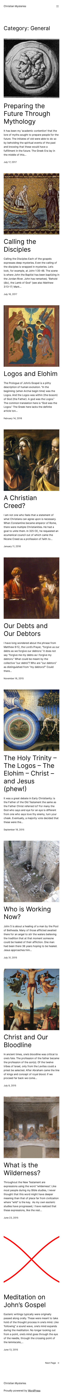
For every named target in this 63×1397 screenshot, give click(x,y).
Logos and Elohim (31, 373)
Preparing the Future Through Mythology (27, 113)
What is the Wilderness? (22, 1169)
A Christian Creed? (20, 501)
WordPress (34, 1390)
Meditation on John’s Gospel (25, 1301)
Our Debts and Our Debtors (26, 629)
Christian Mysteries (15, 6)
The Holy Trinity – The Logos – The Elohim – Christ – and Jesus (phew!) (30, 773)
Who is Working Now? (27, 913)
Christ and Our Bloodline (26, 1041)
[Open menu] (57, 6)
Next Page (52, 1363)
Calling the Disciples (20, 245)
